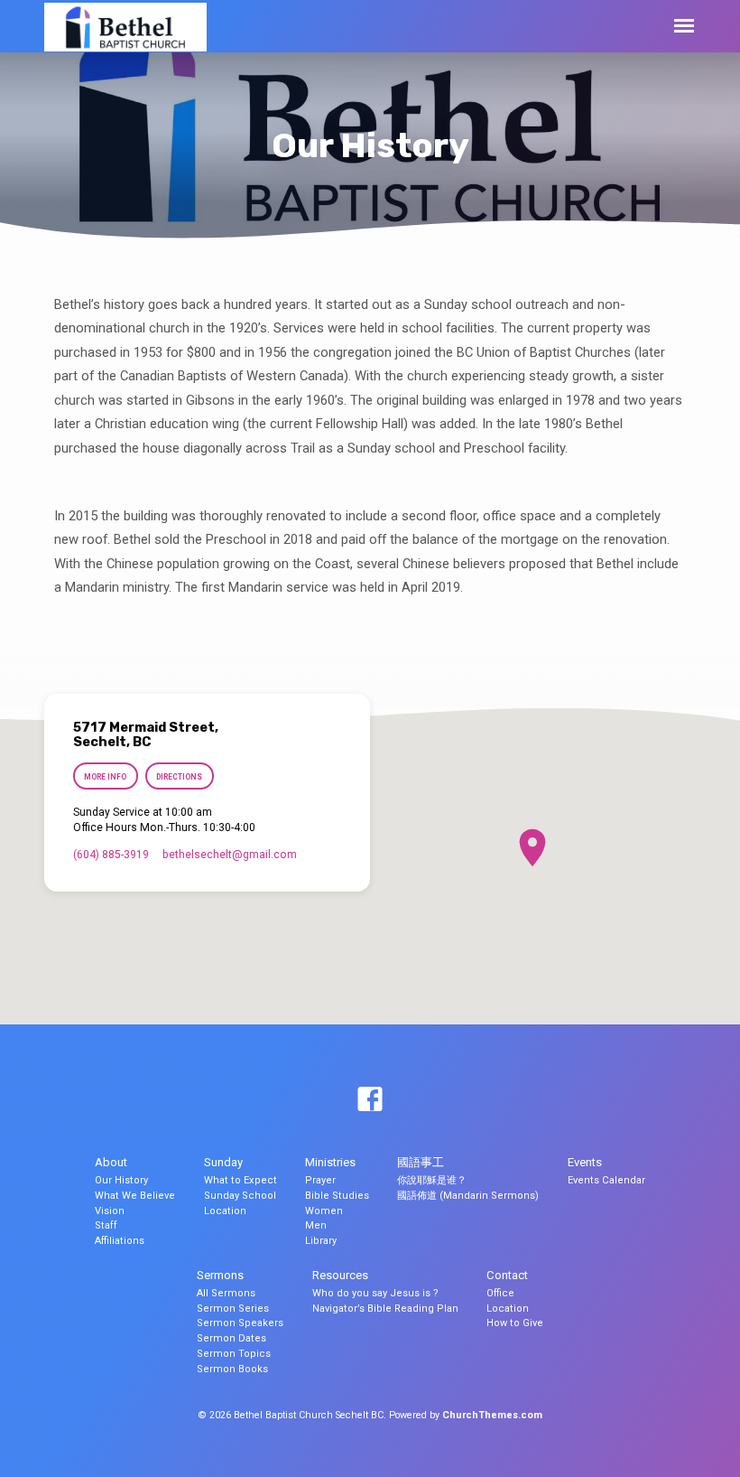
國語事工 (420, 1162)
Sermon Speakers (240, 1323)
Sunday (223, 1162)
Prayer (320, 1180)
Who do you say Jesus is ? (375, 1293)
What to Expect (240, 1180)
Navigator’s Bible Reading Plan (385, 1308)
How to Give (514, 1323)
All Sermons (226, 1293)
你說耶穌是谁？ (432, 1180)
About (111, 1162)
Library (321, 1241)
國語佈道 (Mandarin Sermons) (468, 1195)
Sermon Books (232, 1369)
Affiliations (119, 1241)
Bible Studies (337, 1195)
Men (316, 1225)
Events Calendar (606, 1180)
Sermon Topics (234, 1354)
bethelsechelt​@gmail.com (229, 854)
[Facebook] (370, 1100)
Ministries (330, 1162)
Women (324, 1211)
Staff (106, 1225)
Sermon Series (233, 1308)
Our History (121, 1180)
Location (225, 1211)
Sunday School (240, 1195)
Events (585, 1162)
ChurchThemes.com (492, 1415)
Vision (110, 1211)
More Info (105, 776)
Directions (179, 776)
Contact (507, 1275)
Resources (340, 1275)
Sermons (220, 1275)
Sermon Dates (231, 1338)
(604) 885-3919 (111, 854)
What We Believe (135, 1195)
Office (500, 1293)
